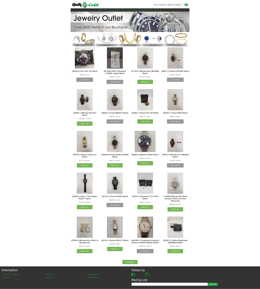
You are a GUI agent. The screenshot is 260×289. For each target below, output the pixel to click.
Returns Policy (138, 10)
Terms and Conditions (112, 10)
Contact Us (158, 10)
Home (100, 10)
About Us (148, 10)
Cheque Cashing (94, 274)
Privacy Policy (127, 10)
